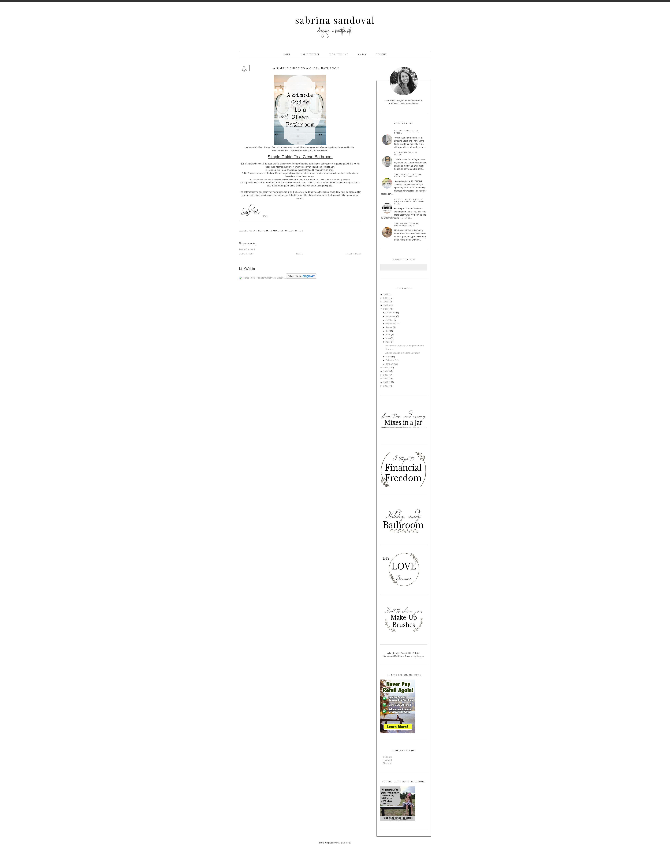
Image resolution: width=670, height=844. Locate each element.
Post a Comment (247, 249)
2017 (385, 305)
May (388, 338)
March (389, 356)
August (389, 327)
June (388, 334)
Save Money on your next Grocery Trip (408, 175)
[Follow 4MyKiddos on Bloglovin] (301, 278)
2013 (385, 375)
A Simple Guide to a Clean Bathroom (402, 353)
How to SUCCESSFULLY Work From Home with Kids (409, 201)
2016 (385, 309)
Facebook (387, 760)
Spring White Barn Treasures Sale (406, 224)
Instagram (387, 757)
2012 (385, 378)
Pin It (265, 216)
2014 (385, 371)
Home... (389, 349)
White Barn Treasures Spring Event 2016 (404, 345)
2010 (385, 386)
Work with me (338, 54)
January (389, 364)
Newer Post (353, 254)
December (391, 313)
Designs (381, 54)
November (391, 316)
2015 (385, 367)
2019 (385, 298)
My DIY (362, 54)
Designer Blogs (343, 843)
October (389, 320)
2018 (385, 302)
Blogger (420, 656)
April (388, 342)
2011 (385, 382)
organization (294, 231)
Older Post (246, 254)
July (388, 331)
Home (287, 54)
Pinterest (387, 763)
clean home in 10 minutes (267, 231)
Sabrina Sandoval (335, 20)
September (391, 323)
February (390, 360)
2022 (385, 294)
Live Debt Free (310, 54)
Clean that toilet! (259, 179)
